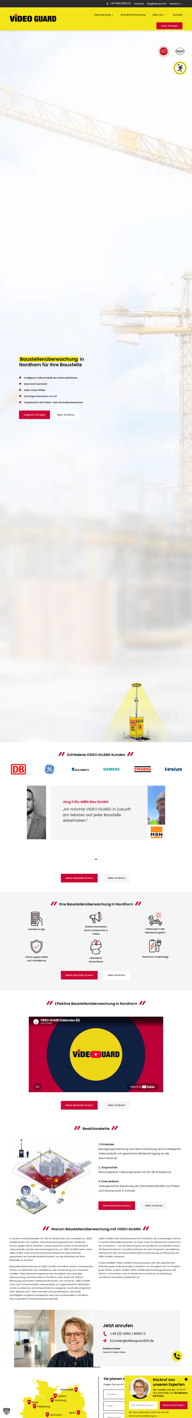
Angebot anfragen (34, 414)
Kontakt (177, 14)
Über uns (157, 14)
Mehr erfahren (65, 414)
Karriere (139, 4)
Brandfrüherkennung (133, 14)
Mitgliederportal (156, 4)
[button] (91, 859)
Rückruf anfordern (173, 1405)
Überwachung (102, 14)
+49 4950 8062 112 (120, 3)
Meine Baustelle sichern (79, 878)
